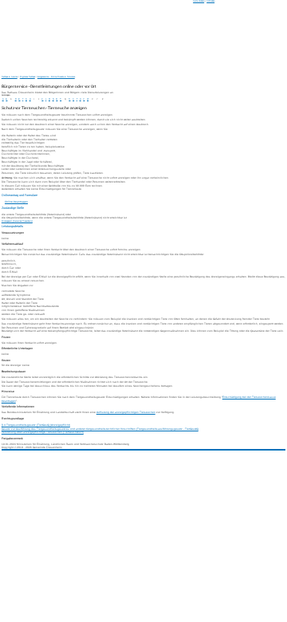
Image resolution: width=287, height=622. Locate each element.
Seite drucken (198, 1)
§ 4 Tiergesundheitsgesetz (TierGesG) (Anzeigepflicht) (36, 425)
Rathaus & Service (10, 77)
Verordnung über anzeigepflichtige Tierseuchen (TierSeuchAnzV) (43, 432)
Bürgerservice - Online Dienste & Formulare (56, 77)
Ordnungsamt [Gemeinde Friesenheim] (17, 221)
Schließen (210, 1)
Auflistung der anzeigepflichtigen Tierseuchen (125, 412)
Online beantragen (16, 201)
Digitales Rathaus (27, 77)
